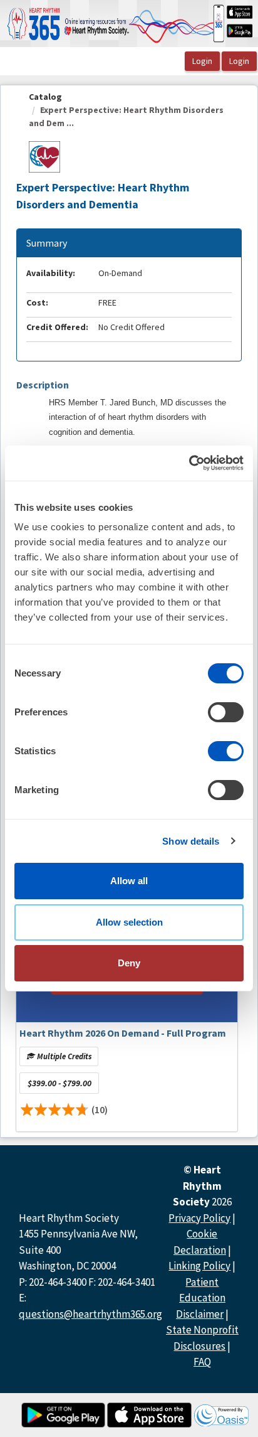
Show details (190, 841)
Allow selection (129, 922)
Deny (129, 963)
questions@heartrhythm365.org (90, 1314)
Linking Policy (199, 1266)
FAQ (202, 1362)
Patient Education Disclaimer (200, 1298)
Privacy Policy (199, 1218)
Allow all (129, 880)
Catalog (45, 96)
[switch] (226, 712)
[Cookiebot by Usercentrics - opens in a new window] (189, 463)
